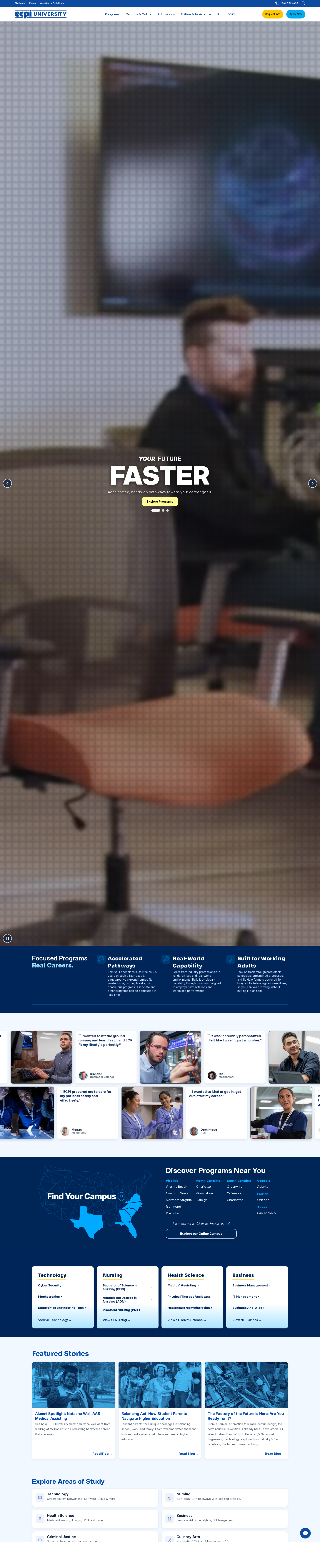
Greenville (234, 1187)
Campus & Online (138, 14)
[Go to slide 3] (167, 510)
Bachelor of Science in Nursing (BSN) (120, 1287)
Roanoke (172, 1213)
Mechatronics (49, 1297)
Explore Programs (160, 501)
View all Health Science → (187, 1320)
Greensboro (205, 1193)
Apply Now (295, 14)
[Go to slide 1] (152, 510)
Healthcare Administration (189, 1308)
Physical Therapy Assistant (189, 1297)
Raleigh (202, 1200)
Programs (112, 14)
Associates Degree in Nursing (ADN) (120, 1299)
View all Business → (247, 1320)
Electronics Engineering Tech (61, 1308)
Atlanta (262, 1187)
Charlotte (203, 1187)
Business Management (250, 1285)
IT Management (244, 1297)
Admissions (166, 14)
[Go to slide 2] (160, 510)
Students (20, 3)
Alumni (32, 3)
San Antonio (266, 1213)
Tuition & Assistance (196, 14)
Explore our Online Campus (201, 1234)
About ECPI (226, 14)
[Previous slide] (7, 483)
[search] (303, 3)
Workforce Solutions (52, 3)
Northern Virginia (179, 1200)
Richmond (173, 1207)
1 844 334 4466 (289, 3)
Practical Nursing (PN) (120, 1310)
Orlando (263, 1200)
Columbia (234, 1193)
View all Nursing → (117, 1320)
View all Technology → (54, 1320)
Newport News (177, 1193)
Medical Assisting (182, 1285)
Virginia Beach (176, 1187)
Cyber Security (49, 1285)
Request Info (272, 14)
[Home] (42, 14)
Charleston (235, 1200)
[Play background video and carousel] (7, 938)
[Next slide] (312, 483)
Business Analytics (247, 1308)
